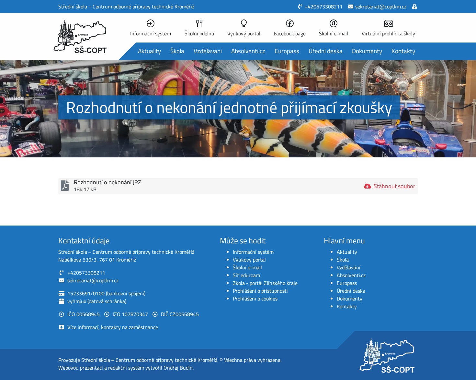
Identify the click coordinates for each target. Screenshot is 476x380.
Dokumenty (367, 50)
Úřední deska (326, 50)
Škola (177, 50)
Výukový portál (249, 260)
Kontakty (403, 50)
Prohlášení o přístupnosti (260, 291)
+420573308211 (323, 6)
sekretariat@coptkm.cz (381, 6)
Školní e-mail (247, 267)
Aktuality (149, 50)
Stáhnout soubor (394, 186)
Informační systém (253, 252)
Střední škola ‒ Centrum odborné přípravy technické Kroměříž (149, 360)
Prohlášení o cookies (255, 298)
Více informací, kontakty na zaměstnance (112, 327)
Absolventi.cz (248, 50)
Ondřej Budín (178, 368)
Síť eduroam (246, 275)
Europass (287, 50)
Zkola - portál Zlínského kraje (265, 283)
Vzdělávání (208, 50)
